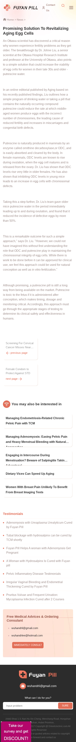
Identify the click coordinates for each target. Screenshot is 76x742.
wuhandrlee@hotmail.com (27, 635)
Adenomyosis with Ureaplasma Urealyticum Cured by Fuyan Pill (39, 525)
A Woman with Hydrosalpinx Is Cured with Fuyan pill (38, 563)
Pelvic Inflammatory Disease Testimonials (33, 573)
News (20, 19)
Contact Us (50, 7)
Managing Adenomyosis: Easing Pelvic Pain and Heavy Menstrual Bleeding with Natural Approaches (36, 441)
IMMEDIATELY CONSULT (28, 645)
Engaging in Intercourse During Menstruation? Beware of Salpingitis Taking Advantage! (36, 459)
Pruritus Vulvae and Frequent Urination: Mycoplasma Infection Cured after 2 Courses (35, 597)
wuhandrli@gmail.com (24, 628)
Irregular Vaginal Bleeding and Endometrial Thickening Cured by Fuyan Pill (34, 584)
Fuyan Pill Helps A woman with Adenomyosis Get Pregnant (38, 550)
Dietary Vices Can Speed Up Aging (30, 473)
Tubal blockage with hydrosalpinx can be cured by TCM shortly (39, 537)
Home (10, 19)
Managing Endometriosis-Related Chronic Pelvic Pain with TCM (35, 421)
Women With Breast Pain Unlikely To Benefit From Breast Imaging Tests (36, 489)
